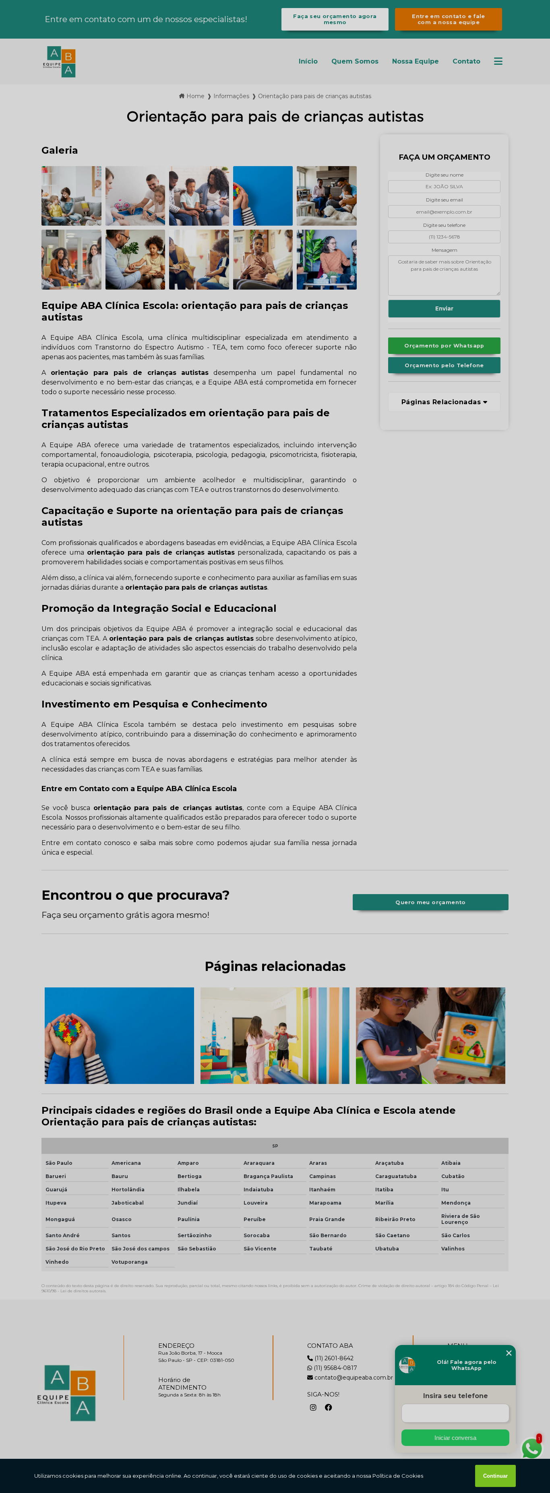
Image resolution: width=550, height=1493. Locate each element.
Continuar (495, 1476)
